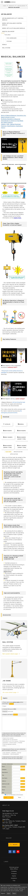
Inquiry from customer (8, 738)
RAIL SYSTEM (6, 47)
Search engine (13, 742)
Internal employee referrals (9, 744)
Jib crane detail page (10, 692)
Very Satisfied (7, 752)
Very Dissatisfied (15, 754)
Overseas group (14, 867)
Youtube (20, 742)
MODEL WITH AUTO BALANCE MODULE (13, 28)
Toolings (7, 34)
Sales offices (14, 869)
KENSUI (4, 44)
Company (14, 871)
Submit (8, 797)
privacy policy (16, 702)
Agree (4, 706)
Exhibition (5, 742)
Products (12, 5)
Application (14, 454)
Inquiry (14, 876)
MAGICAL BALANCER (8, 31)
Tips (14, 880)
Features (8, 451)
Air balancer (21, 5)
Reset (19, 797)
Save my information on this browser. (14, 794)
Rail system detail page (10, 654)
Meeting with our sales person (10, 739)
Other (4, 745)
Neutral (19, 752)
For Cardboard (11, 38)
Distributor (22, 741)
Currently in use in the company (10, 741)
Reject (14, 893)
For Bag (9, 41)
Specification (18, 451)
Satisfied (14, 752)
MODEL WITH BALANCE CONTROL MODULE (12, 24)
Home (4, 5)
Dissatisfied (6, 754)
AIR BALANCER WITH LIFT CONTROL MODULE (12, 19)
